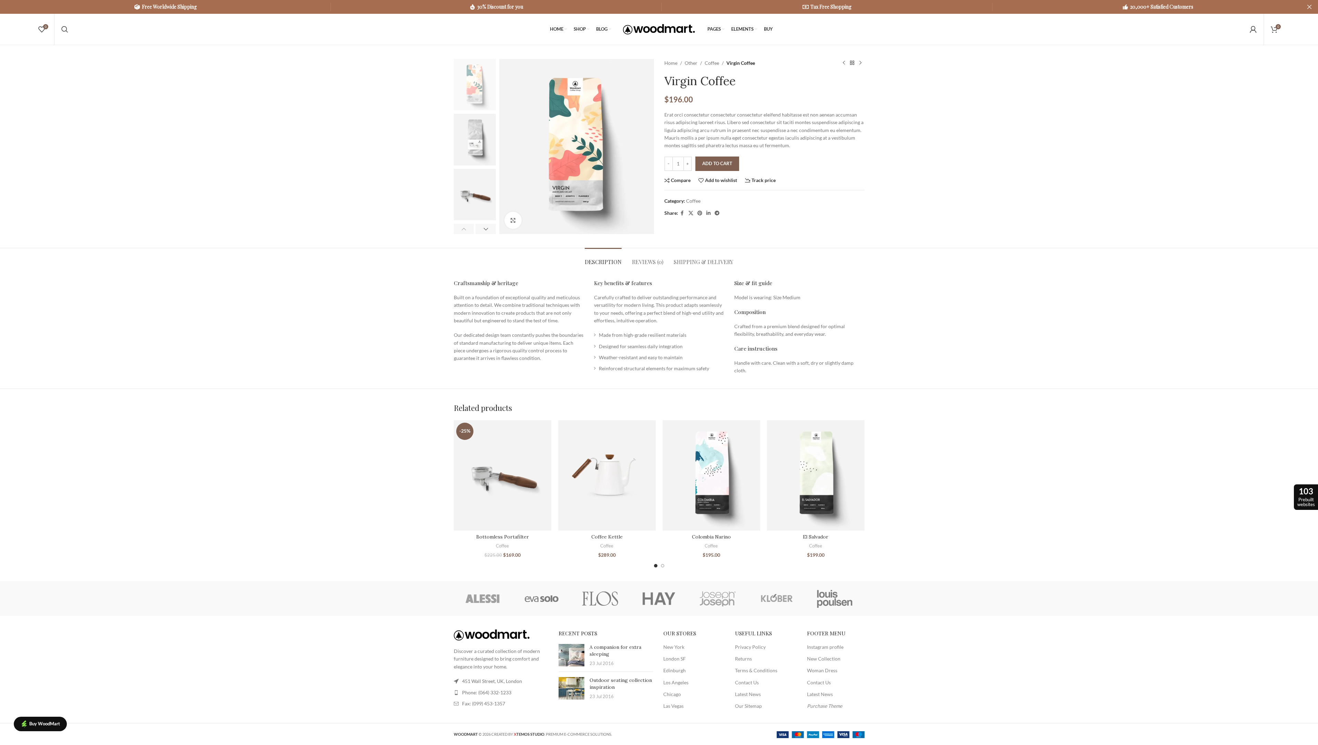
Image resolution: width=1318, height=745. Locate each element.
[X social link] (690, 213)
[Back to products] (852, 63)
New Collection (823, 659)
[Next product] (860, 63)
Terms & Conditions (756, 670)
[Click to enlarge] (513, 220)
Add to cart (717, 163)
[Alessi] (483, 598)
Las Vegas (673, 706)
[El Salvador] (816, 475)
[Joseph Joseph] (717, 598)
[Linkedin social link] (708, 213)
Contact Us (747, 682)
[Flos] (600, 598)
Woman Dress (822, 670)
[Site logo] (659, 29)
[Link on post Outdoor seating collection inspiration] (571, 688)
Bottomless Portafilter (502, 537)
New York (673, 647)
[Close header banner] (1309, 7)
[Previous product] (844, 63)
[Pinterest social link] (699, 213)
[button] (464, 229)
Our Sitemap (748, 706)
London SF (674, 659)
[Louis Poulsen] (835, 598)
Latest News (748, 694)
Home (670, 63)
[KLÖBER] (776, 598)
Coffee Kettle (607, 537)
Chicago (672, 694)
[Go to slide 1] (655, 565)
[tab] (603, 258)
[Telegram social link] (717, 213)
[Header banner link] (659, 7)
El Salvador (815, 537)
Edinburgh (674, 670)
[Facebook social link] (682, 213)
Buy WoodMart (44, 723)
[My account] (1253, 29)
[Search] (65, 29)
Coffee (712, 63)
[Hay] (659, 598)
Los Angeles (675, 682)
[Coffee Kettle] (607, 475)
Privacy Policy (750, 647)
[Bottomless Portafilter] (502, 475)
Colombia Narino (711, 537)
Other (691, 63)
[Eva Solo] (541, 598)
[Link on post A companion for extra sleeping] (571, 655)
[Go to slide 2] (662, 565)
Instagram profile (825, 647)
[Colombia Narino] (711, 475)
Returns (743, 659)
